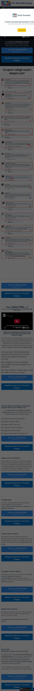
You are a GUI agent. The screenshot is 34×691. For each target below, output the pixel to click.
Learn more (21, 30)
